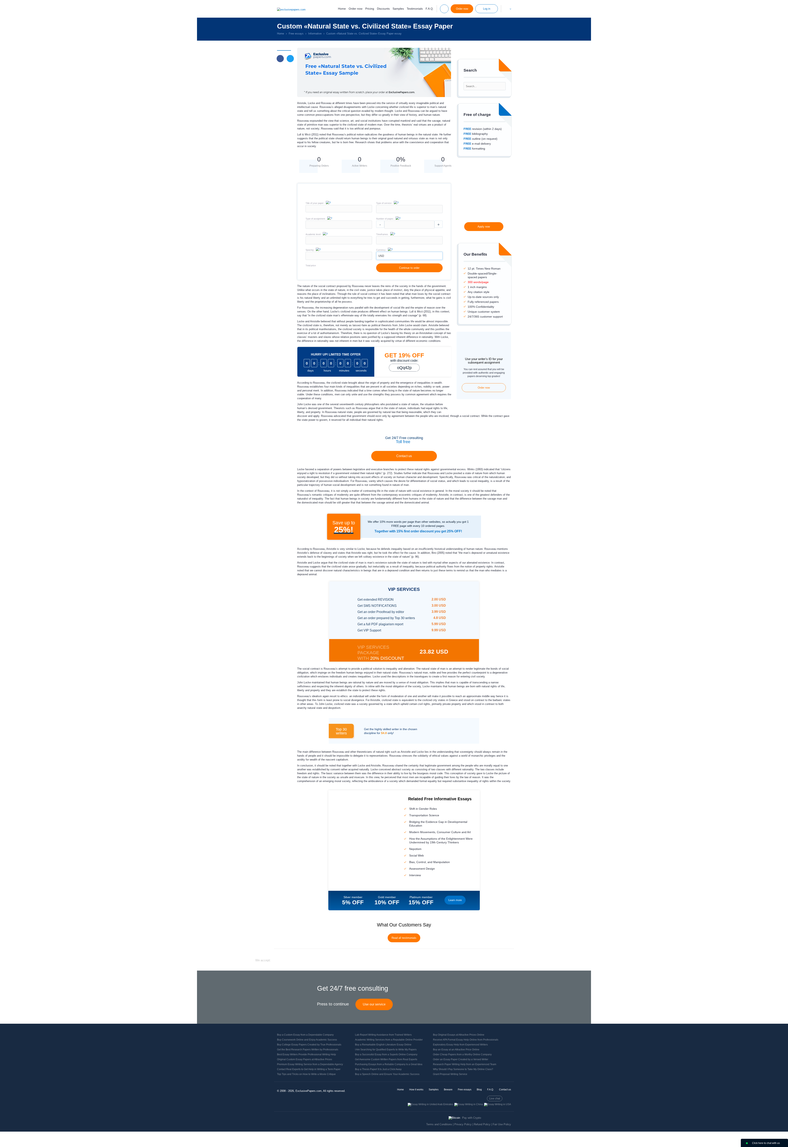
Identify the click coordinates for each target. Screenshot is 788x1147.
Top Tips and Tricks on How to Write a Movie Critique (306, 1074)
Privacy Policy (463, 1124)
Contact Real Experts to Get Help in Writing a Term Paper (308, 1069)
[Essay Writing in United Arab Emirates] (430, 1104)
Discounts (383, 8)
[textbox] (409, 209)
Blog (479, 1089)
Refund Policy (482, 1124)
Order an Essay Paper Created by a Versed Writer (460, 1059)
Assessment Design (422, 868)
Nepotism (415, 849)
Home (342, 8)
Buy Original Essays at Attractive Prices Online (458, 1034)
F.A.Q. (430, 8)
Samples (398, 8)
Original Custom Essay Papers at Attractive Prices (304, 1059)
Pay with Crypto (471, 1117)
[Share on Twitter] (290, 58)
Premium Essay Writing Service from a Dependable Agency (310, 1064)
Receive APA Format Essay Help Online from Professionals (465, 1039)
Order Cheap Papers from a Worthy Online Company (462, 1054)
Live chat (494, 1098)
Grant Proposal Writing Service (450, 1074)
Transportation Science (424, 815)
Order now (355, 8)
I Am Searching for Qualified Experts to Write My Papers (386, 1049)
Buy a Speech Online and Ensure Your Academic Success (387, 1074)
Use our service (374, 1004)
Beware (448, 1089)
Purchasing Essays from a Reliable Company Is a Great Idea (388, 1064)
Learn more (455, 900)
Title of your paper (315, 203)
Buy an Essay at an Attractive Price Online (456, 1049)
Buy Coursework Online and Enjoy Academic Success (307, 1039)
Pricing (369, 8)
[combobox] (409, 212)
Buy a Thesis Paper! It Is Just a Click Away (378, 1069)
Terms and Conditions (439, 1124)
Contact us (404, 456)
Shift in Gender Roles (423, 808)
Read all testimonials (404, 937)
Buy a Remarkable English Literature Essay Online (383, 1044)
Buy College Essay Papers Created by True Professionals (309, 1044)
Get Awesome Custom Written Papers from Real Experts (386, 1059)
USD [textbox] (381, 255)
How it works (416, 1089)
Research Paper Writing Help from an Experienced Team (464, 1064)
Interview (415, 875)
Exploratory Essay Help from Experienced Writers (460, 1044)
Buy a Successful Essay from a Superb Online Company (386, 1054)
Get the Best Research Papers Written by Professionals (307, 1049)
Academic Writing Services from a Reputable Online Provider (389, 1039)
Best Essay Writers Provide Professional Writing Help (306, 1054)
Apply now (484, 226)
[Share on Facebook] (280, 58)
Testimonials (415, 8)
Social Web (416, 855)
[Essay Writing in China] (468, 1104)
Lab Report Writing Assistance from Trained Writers (383, 1034)
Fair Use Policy (502, 1124)
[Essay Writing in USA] (497, 1104)
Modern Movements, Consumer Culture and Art (440, 832)
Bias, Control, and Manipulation (429, 862)
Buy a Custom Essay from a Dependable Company (305, 1034)
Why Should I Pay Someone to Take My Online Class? (463, 1069)
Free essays (464, 1089)
